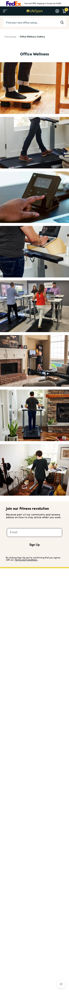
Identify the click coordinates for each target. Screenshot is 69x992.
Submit (62, 22)
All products (5, 11)
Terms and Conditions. (26, 560)
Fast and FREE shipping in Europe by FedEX (42, 4)
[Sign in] (57, 11)
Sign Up (34, 545)
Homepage (10, 37)
